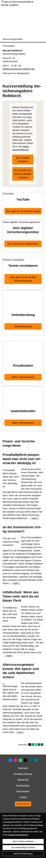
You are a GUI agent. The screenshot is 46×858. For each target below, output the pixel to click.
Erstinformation (23, 785)
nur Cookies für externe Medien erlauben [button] (23, 174)
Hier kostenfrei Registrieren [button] (23, 243)
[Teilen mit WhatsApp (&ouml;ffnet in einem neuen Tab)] (35, 744)
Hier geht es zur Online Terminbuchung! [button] (23, 279)
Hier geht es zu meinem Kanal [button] (23, 211)
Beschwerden (23, 791)
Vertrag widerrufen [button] (23, 804)
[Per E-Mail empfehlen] (42, 744)
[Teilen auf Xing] (39, 744)
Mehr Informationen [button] (23, 377)
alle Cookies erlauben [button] (23, 159)
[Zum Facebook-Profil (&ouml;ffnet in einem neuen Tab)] (10, 760)
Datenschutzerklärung (18, 835)
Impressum (23, 768)
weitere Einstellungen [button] (23, 854)
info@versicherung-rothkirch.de (18, 69)
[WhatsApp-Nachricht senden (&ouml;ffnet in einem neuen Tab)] (20, 760)
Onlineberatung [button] (23, 326)
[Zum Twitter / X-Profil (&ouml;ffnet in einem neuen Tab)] (25, 760)
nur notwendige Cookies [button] (23, 847)
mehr (34, 518)
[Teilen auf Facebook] (32, 744)
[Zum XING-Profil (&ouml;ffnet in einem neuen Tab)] (31, 760)
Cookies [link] (23, 797)
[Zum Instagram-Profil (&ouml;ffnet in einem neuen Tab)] (15, 760)
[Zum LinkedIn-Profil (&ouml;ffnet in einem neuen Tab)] (36, 760)
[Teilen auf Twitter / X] (29, 744)
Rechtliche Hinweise (23, 774)
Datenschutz (23, 780)
